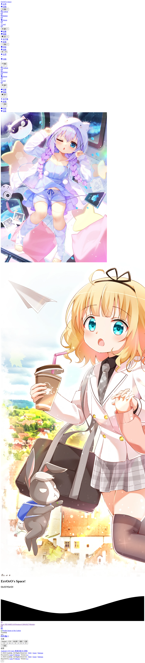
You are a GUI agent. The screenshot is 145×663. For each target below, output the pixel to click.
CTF (9, 651)
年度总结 (18, 651)
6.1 (27, 655)
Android (4, 651)
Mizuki (17, 655)
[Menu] (5, 52)
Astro (11, 655)
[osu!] (8, 636)
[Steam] (6, 636)
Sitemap (40, 653)
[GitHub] (4, 636)
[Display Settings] (2, 52)
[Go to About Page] (72, 630)
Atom (34, 653)
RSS (29, 653)
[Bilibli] (2, 636)
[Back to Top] (2, 661)
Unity (13, 651)
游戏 (25, 651)
